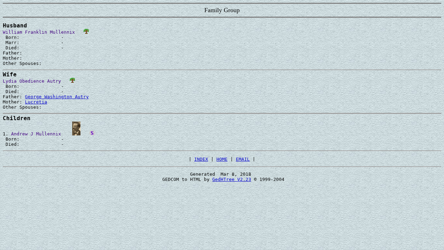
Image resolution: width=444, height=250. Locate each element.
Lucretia (36, 102)
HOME (222, 159)
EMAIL (243, 159)
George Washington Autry (57, 96)
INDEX (201, 159)
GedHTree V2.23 (231, 179)
